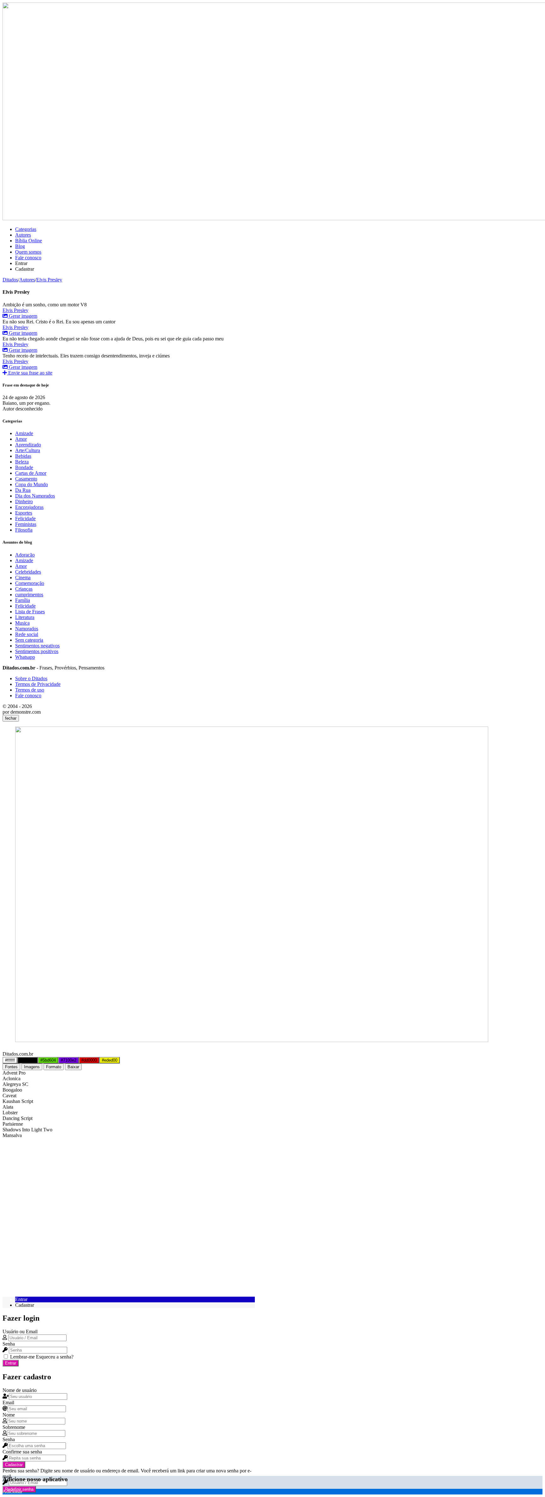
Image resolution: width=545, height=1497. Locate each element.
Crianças (23, 589)
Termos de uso (29, 690)
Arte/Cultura (27, 450)
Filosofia (23, 530)
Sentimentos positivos (36, 651)
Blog (20, 246)
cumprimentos (29, 594)
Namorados (26, 628)
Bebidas (23, 456)
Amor (21, 439)
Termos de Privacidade (38, 684)
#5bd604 (48, 1060)
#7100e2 (68, 1060)
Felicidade (25, 518)
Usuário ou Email (20, 1331)
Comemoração (29, 583)
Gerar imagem (22, 316)
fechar (10, 718)
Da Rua (23, 490)
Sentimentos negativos (37, 645)
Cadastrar (14, 1464)
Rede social (26, 634)
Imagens (32, 1066)
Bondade (24, 467)
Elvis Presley (15, 310)
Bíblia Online (28, 240)
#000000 (27, 1060)
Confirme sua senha (22, 1451)
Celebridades (28, 572)
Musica (22, 623)
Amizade (24, 433)
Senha (9, 1344)
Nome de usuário (20, 1390)
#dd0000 (89, 1060)
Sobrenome (14, 1427)
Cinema (23, 577)
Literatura (24, 617)
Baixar (73, 1066)
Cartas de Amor (30, 473)
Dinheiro (24, 501)
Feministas (25, 524)
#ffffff (10, 1060)
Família (22, 600)
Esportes (23, 513)
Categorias (25, 229)
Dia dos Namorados (35, 495)
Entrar (10, 1363)
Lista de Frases (30, 611)
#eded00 (109, 1060)
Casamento (26, 478)
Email (8, 1402)
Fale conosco (28, 257)
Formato (53, 1066)
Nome (9, 1414)
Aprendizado (28, 444)
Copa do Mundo (31, 484)
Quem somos (28, 252)
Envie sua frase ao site (29, 372)
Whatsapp (25, 657)
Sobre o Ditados (31, 678)
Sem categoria (29, 640)
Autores (23, 235)
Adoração (25, 554)
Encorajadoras (29, 507)
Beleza (22, 461)
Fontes (11, 1066)
